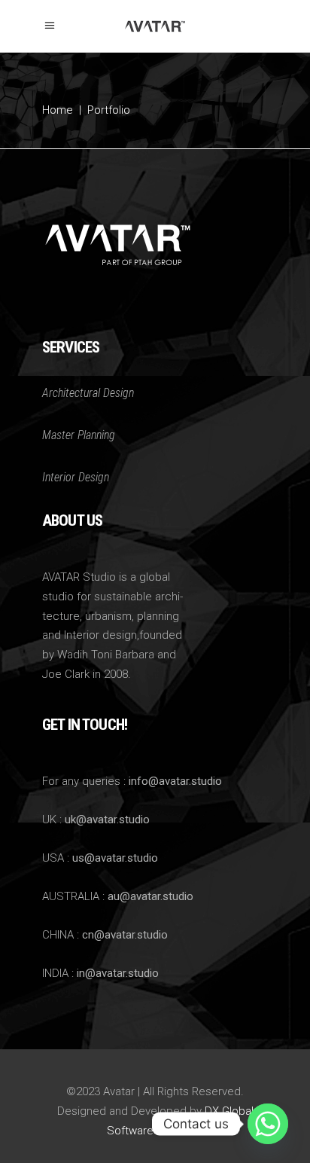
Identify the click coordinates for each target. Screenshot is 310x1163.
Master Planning (78, 435)
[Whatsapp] (268, 1123)
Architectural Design (88, 393)
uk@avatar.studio (107, 819)
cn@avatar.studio (125, 935)
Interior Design (75, 477)
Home (57, 110)
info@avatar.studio (175, 781)
